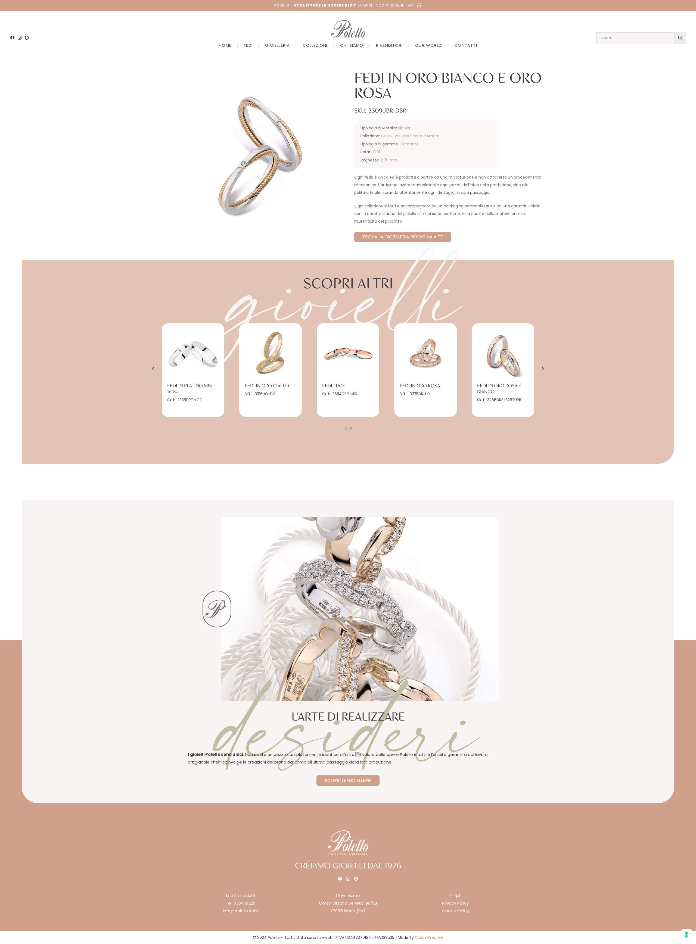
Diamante (409, 144)
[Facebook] (12, 38)
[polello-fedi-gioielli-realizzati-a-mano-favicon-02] (217, 609)
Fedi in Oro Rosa (420, 386)
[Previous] (153, 369)
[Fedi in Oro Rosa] (425, 354)
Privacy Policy (455, 903)
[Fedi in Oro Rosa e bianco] (503, 354)
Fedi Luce (333, 386)
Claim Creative (429, 937)
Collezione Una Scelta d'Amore (410, 136)
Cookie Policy (455, 911)
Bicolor (404, 128)
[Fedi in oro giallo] (270, 354)
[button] (334, 80)
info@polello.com (240, 911)
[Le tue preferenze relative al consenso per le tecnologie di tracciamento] (686, 934)
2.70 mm (389, 160)
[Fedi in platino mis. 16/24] (193, 354)
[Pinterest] (27, 38)
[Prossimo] (543, 369)
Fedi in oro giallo (267, 386)
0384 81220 (244, 903)
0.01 (376, 152)
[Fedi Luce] (348, 354)
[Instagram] (19, 38)
